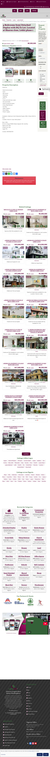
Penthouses (9, 565)
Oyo (15, 481)
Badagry (39, 460)
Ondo (7, 481)
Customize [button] (3, 754)
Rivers (24, 481)
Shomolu (35, 465)
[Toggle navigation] (47, 16)
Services (30, 703)
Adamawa (14, 474)
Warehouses (39, 585)
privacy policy (31, 751)
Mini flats (21, 228)
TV (2, 3)
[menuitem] (9, 72)
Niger (43, 479)
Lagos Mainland (8, 465)
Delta (15, 477)
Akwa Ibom (21, 474)
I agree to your (43, 84)
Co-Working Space (24, 514)
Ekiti (27, 477)
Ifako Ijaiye (17, 462)
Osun (12, 481)
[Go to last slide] (4, 57)
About (28, 700)
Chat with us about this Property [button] (42, 115)
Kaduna (5, 479)
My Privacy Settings (33, 711)
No (40, 68)
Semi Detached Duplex (9, 574)
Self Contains (39, 565)
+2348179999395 (28, 6)
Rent (21, 10)
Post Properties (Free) (24, 1)
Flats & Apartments (39, 539)
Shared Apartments (24, 574)
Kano (10, 479)
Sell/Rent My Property (9, 729)
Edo (23, 477)
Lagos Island (20, 20)
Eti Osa (5, 462)
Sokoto (29, 481)
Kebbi (19, 479)
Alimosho (20, 460)
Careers (6, 727)
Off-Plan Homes (24, 556)
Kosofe (35, 462)
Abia (9, 474)
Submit (41, 93)
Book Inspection (8, 735)
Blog (29, 706)
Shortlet (34, 10)
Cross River (9, 477)
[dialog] (25, 753)
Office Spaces (39, 556)
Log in (3, 1)
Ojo (23, 465)
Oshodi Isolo (29, 465)
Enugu (30, 477)
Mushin (19, 465)
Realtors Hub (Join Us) (10, 737)
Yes (40, 66)
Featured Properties (9, 724)
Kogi (23, 479)
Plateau (20, 481)
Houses (24, 548)
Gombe (35, 477)
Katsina (14, 479)
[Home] (3, 16)
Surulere (41, 465)
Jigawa (44, 477)
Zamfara (44, 481)
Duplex (24, 528)
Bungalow (9, 513)
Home (3, 20)
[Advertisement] (26, 36)
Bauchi (32, 474)
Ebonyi (19, 477)
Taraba (34, 481)
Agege (5, 460)
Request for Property (42, 1)
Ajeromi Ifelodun (12, 460)
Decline (39, 754)
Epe (44, 460)
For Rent (7, 51)
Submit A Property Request (10, 740)
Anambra (27, 474)
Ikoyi (31, 462)
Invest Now (7, 745)
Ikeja (22, 462)
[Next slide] (34, 57)
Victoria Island (20, 467)
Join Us (33, 1)
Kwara (27, 479)
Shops (39, 573)
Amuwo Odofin (27, 460)
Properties (9, 20)
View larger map (6, 169)
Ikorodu (26, 462)
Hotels (9, 548)
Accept (45, 754)
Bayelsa (38, 474)
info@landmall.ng (45, 6)
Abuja (5, 474)
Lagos (14, 20)
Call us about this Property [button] (42, 106)
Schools (24, 565)
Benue (42, 474)
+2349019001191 (37, 6)
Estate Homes (39, 528)
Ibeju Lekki (10, 462)
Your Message (42, 70)
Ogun (3, 481)
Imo (40, 477)
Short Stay (9, 585)
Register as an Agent (12, 1)
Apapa (34, 460)
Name (40, 43)
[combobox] (40, 52)
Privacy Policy (43, 85)
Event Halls (9, 538)
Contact (30, 708)
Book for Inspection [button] (43, 124)
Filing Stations (24, 538)
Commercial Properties (39, 511)
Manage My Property (10, 732)
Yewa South (28, 467)
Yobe (39, 481)
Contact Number (41, 49)
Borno (3, 477)
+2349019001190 (17, 712)
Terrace (20, 259)
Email (40, 56)
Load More (26, 454)
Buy (14, 10)
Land (27, 10)
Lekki (6, 214)
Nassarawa (37, 479)
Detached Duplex (25, 40)
